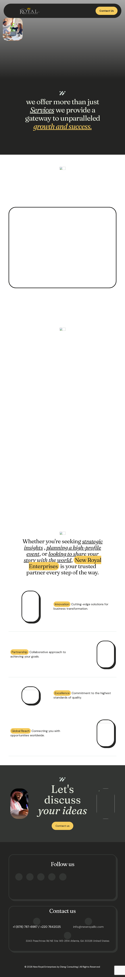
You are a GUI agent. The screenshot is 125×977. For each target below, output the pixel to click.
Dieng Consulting (69, 966)
